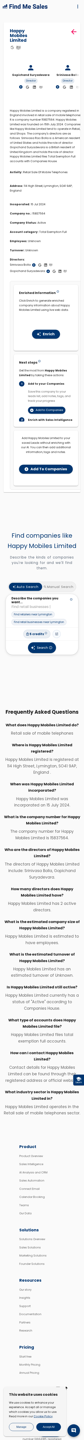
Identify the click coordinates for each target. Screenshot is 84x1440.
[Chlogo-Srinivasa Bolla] (77, 87)
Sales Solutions (30, 1247)
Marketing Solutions (33, 1255)
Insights (24, 1298)
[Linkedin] (34, 87)
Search (42, 647)
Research (25, 1330)
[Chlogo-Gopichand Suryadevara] (41, 87)
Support (25, 1306)
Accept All (49, 1427)
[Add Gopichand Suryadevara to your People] (48, 271)
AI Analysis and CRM (33, 1172)
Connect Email (29, 1189)
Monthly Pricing (29, 1365)
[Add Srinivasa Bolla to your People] (34, 265)
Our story (25, 1290)
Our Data (25, 1213)
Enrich (49, 334)
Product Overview (31, 1156)
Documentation (30, 1314)
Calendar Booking (32, 1197)
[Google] (12, 47)
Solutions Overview (32, 1239)
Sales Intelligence (31, 1164)
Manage (21, 1427)
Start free (25, 1356)
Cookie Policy (43, 1416)
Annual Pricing (29, 1373)
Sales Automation (31, 1180)
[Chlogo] (18, 47)
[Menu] (77, 6)
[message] (73, 1430)
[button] (33, 614)
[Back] (74, 32)
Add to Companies (49, 410)
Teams (24, 1205)
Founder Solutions (32, 1264)
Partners (24, 1322)
